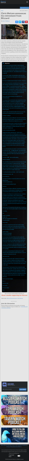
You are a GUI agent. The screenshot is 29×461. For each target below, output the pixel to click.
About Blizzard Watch (5, 445)
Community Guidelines (22, 445)
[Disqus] (14, 328)
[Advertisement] (15, 354)
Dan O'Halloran (6, 21)
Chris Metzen (20, 298)
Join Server (23, 389)
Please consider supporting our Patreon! (15, 295)
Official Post (7, 63)
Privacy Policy (9, 446)
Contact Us (13, 445)
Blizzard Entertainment (12, 298)
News (2, 10)
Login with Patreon (24, 7)
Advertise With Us (17, 446)
